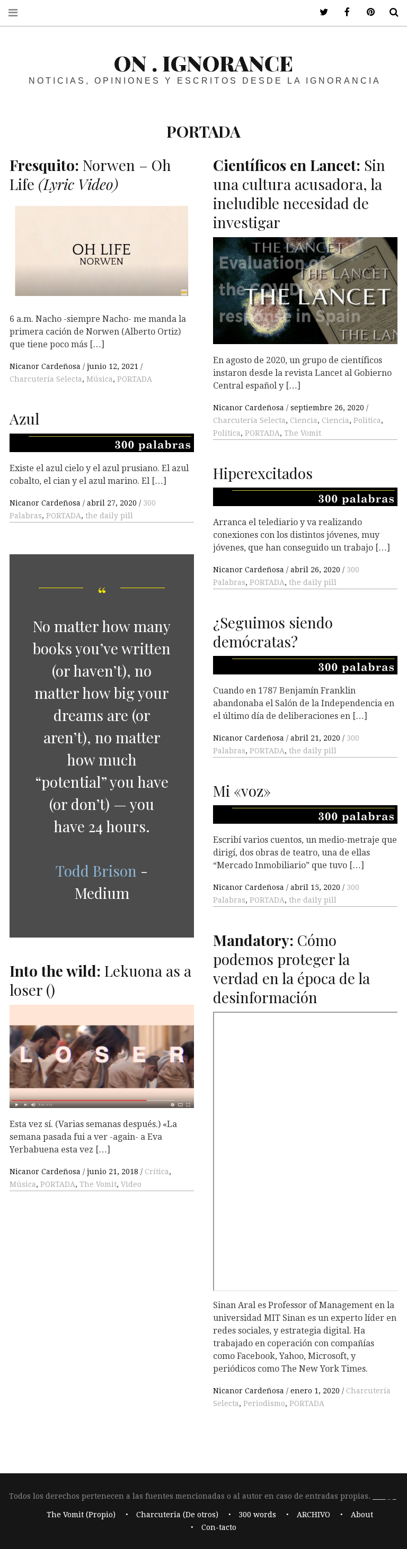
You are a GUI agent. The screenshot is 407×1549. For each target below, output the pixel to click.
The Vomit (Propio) (81, 1514)
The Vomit (302, 433)
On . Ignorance (203, 63)
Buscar (390, 12)
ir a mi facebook (343, 12)
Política (227, 433)
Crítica (157, 1171)
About (362, 1514)
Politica (367, 420)
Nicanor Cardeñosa (46, 366)
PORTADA (134, 379)
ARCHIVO (313, 1514)
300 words (257, 1514)
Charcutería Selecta (46, 379)
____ (379, 1496)
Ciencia (303, 420)
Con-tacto (218, 1527)
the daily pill (109, 515)
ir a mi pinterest (366, 12)
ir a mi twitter (320, 12)
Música (99, 379)
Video (131, 1184)
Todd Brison (96, 870)
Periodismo (264, 1403)
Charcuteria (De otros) (177, 1514)
